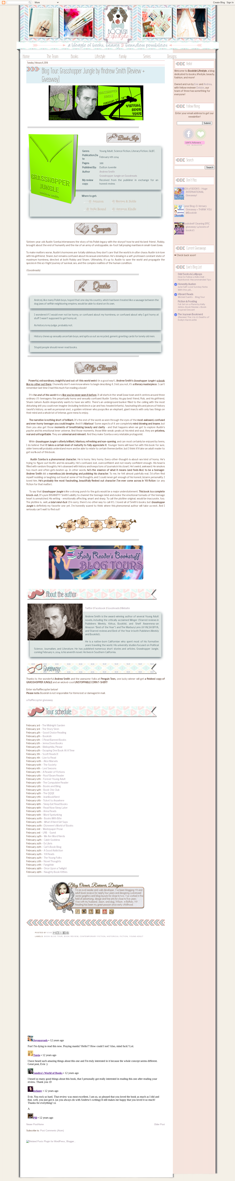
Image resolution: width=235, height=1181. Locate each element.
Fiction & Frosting (187, 301)
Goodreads (113, 608)
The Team (52, 56)
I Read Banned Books (54, 740)
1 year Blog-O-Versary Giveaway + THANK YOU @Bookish (197, 209)
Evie (196, 84)
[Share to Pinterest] (67, 933)
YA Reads (49, 854)
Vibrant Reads (185, 294)
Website (125, 608)
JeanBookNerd (51, 797)
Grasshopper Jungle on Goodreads (118, 176)
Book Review (71, 936)
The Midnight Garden (53, 725)
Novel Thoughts (52, 861)
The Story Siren (50, 729)
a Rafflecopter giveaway (39, 700)
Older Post (159, 1124)
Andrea (208, 84)
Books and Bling (52, 786)
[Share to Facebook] (64, 933)
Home (26, 56)
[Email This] (54, 933)
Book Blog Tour (53, 936)
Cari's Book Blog (52, 847)
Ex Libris (48, 843)
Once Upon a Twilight (55, 868)
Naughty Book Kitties (55, 872)
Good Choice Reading (54, 733)
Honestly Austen (187, 284)
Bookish (47, 736)
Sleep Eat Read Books (55, 804)
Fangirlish (49, 865)
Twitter (89, 608)
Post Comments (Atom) (52, 1130)
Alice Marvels (51, 761)
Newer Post (32, 1124)
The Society (50, 765)
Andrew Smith (107, 172)
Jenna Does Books (52, 743)
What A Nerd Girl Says (56, 822)
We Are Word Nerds (54, 836)
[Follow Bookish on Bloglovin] (194, 145)
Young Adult (136, 936)
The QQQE (48, 793)
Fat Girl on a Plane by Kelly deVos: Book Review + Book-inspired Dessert (192, 307)
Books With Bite (53, 818)
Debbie (200, 88)
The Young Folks (53, 858)
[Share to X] (61, 933)
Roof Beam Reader (53, 776)
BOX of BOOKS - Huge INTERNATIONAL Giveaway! (195, 192)
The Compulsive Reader (55, 783)
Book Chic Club (51, 790)
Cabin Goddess (52, 840)
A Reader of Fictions (54, 772)
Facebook (99, 608)
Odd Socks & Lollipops (190, 274)
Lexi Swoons (49, 768)
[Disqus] (95, 989)
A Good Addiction (53, 850)
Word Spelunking (52, 815)
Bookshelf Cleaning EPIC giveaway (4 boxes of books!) (196, 227)
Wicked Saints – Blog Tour (191, 297)
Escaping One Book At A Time (58, 750)
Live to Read (49, 758)
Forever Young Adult (54, 779)
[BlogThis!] (57, 933)
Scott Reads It (50, 754)
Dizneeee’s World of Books (58, 826)
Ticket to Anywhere (53, 800)
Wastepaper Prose (53, 829)
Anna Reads (49, 811)
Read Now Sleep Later (55, 808)
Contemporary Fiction (92, 936)
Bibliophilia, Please (52, 747)
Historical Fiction (117, 936)
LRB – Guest (49, 833)
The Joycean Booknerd (190, 314)
